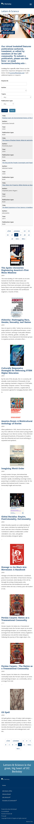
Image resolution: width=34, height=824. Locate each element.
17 (12, 235)
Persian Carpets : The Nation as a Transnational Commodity (17, 667)
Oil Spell (5, 712)
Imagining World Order (12, 468)
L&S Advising (6, 797)
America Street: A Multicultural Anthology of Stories (16, 422)
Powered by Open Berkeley (9, 809)
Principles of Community (9, 800)
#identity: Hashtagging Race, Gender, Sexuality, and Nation (16, 320)
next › (18, 239)
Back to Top (29, 821)
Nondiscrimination (6, 813)
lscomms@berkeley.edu (13, 63)
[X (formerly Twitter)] (3, 782)
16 (8, 235)
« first (9, 231)
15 (29, 231)
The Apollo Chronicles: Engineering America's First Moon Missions (15, 270)
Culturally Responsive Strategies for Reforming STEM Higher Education (16, 370)
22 (12, 239)
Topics (3, 94)
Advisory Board (6, 794)
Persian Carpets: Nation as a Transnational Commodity (15, 618)
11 (24, 745)
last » (24, 239)
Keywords (4, 81)
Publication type (7, 101)
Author (3, 87)
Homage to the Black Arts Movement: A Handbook (13, 568)
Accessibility (5, 811)
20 (25, 235)
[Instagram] (10, 782)
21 (29, 235)
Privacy (3, 816)
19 (21, 235)
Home (4, 785)
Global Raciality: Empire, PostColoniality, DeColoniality (16, 517)
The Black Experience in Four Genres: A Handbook (17, 207)
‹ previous (17, 231)
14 (25, 231)
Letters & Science (10, 11)
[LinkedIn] (6, 782)
